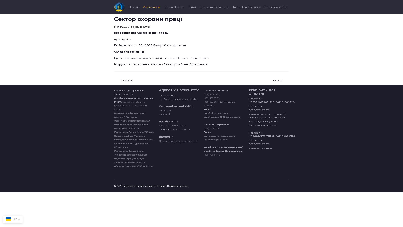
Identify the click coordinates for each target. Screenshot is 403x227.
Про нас (134, 7)
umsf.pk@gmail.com (216, 113)
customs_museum (180, 129)
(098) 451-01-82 (211, 98)
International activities (246, 7)
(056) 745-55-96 (212, 128)
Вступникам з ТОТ (276, 7)
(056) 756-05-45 (212, 155)
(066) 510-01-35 (211, 94)
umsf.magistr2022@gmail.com (222, 117)
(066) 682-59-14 (212, 102)
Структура (151, 7)
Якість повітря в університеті (178, 141)
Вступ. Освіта (173, 7)
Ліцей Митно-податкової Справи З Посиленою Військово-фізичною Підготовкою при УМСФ (132, 125)
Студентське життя (214, 7)
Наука (191, 7)
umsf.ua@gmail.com (216, 139)
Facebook (127, 94)
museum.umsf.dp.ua (176, 125)
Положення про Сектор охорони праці (141, 32)
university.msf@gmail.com (219, 136)
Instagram (139, 102)
